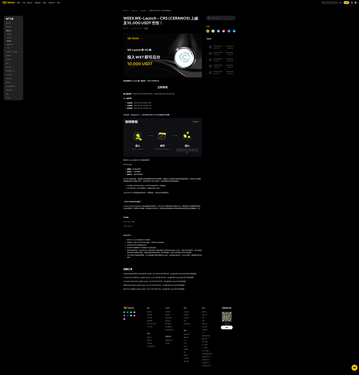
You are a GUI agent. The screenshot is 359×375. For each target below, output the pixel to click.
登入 (341, 2)
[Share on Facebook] (228, 31)
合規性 (167, 308)
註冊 (226, 327)
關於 (148, 308)
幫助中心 (126, 10)
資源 (203, 308)
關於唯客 (8, 55)
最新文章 (8, 23)
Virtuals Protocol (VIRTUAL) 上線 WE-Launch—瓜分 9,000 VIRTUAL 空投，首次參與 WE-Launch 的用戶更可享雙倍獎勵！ (159, 277)
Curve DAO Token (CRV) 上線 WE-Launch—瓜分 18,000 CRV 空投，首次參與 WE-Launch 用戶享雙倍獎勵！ (155, 281)
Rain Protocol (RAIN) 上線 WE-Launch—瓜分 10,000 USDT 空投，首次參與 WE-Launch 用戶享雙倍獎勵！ (154, 289)
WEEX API (9, 78)
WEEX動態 (9, 90)
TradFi (8, 48)
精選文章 (8, 27)
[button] (19, 2)
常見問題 (8, 59)
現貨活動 (9, 41)
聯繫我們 (168, 336)
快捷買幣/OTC (10, 71)
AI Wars (8, 98)
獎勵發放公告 (10, 44)
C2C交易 (9, 75)
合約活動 (9, 37)
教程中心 (8, 82)
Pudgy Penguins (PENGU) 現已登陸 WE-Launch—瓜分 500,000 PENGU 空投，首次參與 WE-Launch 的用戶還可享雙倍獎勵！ (160, 273)
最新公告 (8, 30)
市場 (24, 2)
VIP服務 (167, 343)
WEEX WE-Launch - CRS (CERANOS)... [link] (160, 10)
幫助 (148, 333)
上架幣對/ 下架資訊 (11, 52)
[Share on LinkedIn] (234, 31)
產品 (185, 308)
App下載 (8, 67)
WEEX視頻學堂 (10, 86)
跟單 (7, 63)
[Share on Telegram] (218, 31)
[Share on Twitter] (213, 31)
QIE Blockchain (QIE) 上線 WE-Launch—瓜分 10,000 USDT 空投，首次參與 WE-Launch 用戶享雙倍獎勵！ (154, 285)
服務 (185, 330)
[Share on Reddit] (223, 31)
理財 (7, 94)
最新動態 (9, 34)
